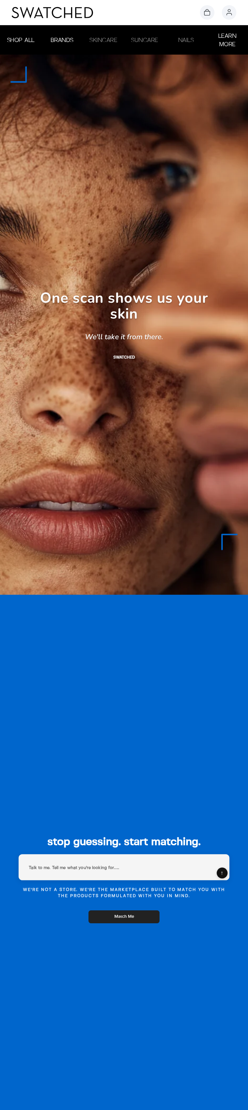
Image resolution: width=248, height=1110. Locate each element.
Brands (62, 40)
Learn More (227, 39)
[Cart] (207, 12)
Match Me (124, 917)
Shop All (21, 40)
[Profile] (229, 12)
